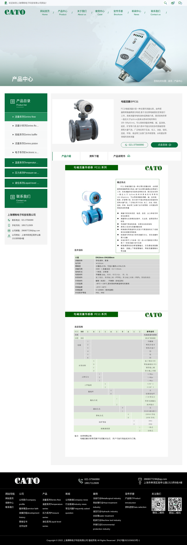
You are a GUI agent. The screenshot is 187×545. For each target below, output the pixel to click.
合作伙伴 (23, 526)
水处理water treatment (103, 516)
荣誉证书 (23, 521)
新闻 (67, 494)
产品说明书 (120, 156)
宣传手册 (118, 13)
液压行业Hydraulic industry (105, 511)
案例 (95, 494)
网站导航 (10, 494)
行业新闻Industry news (75, 504)
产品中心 (62, 13)
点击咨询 (162, 145)
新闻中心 (136, 13)
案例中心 (100, 13)
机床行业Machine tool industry (107, 520)
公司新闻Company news (76, 500)
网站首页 (45, 13)
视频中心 (9, 503)
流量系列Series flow (52, 500)
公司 (21, 494)
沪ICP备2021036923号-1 (128, 540)
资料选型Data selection (135, 507)
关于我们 (82, 13)
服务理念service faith (28, 508)
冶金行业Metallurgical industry (107, 498)
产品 (45, 494)
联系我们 (156, 13)
